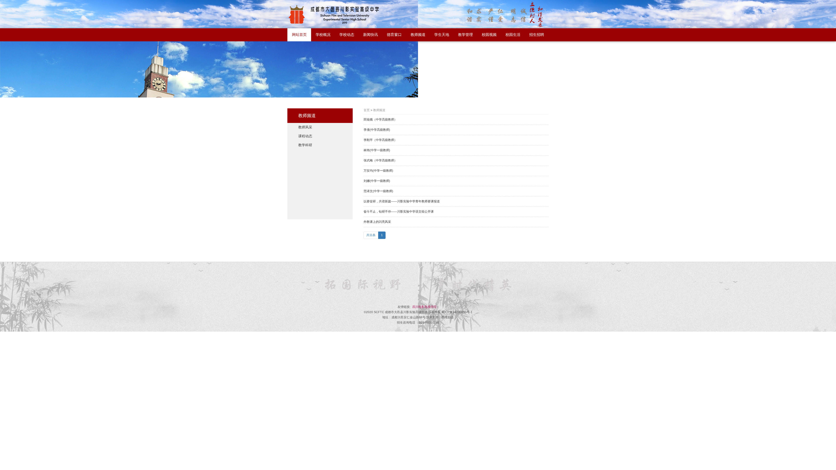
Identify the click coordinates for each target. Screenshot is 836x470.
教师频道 (418, 35)
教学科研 (305, 145)
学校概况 (323, 35)
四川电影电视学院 (424, 307)
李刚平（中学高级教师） (380, 140)
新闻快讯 (370, 35)
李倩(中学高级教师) (377, 129)
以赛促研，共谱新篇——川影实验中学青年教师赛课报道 (402, 201)
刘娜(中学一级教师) (377, 181)
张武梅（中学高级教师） (380, 160)
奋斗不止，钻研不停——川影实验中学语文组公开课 (399, 211)
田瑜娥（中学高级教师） (380, 119)
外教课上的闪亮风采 (377, 221)
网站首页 (299, 35)
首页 (367, 110)
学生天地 (441, 35)
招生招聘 (536, 35)
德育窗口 (394, 35)
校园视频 (489, 35)
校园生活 (513, 35)
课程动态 (305, 136)
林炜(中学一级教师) (377, 150)
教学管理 (465, 35)
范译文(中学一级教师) (378, 191)
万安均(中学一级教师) (378, 170)
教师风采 (305, 127)
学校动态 (346, 35)
